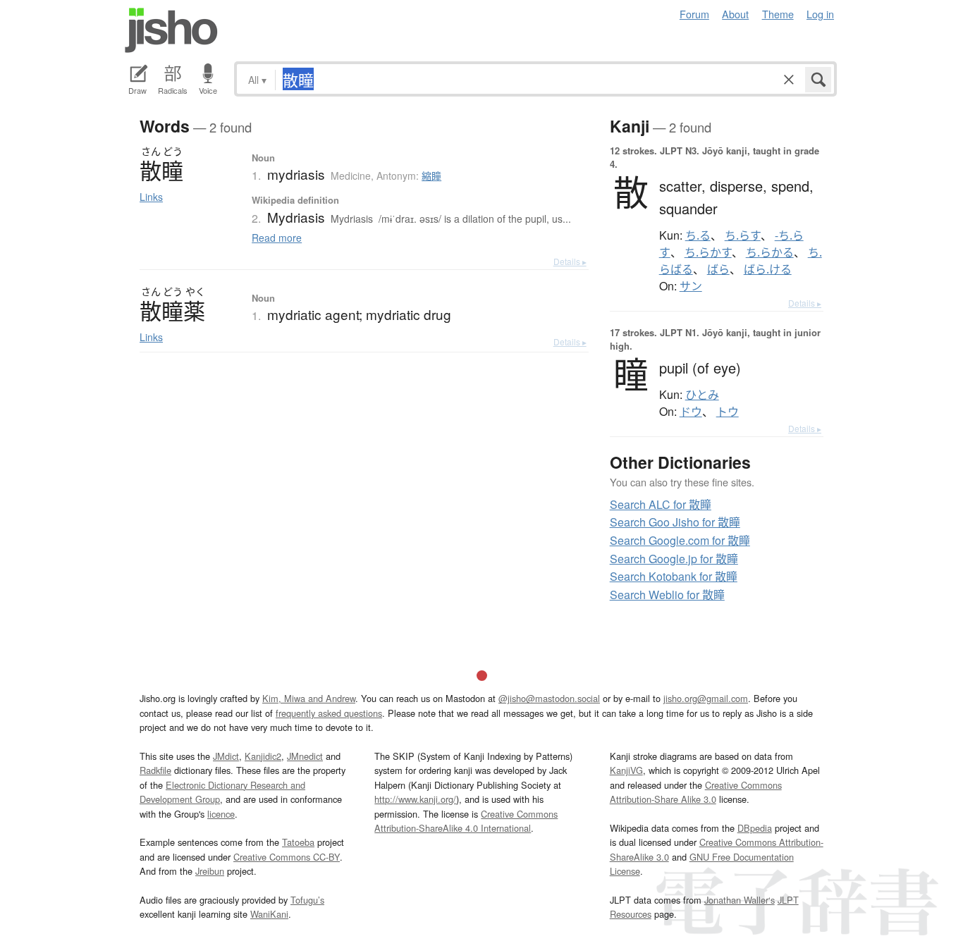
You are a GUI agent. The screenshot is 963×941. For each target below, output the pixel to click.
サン (691, 286)
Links (151, 197)
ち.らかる (770, 252)
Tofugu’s (307, 899)
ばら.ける (768, 269)
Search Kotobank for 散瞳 (673, 576)
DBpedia (754, 828)
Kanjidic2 (263, 756)
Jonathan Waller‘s (739, 899)
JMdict (226, 756)
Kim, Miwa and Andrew (308, 698)
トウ (727, 411)
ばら (718, 269)
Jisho (171, 30)
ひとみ (702, 394)
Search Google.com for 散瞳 (680, 540)
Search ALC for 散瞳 (660, 504)
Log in (820, 13)
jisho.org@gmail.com (705, 698)
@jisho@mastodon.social (549, 698)
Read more (277, 237)
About (735, 13)
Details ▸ (570, 261)
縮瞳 (431, 175)
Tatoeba (298, 842)
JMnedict (305, 756)
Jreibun (209, 871)
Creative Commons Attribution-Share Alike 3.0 (696, 792)
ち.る (698, 235)
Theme (778, 13)
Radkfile (155, 770)
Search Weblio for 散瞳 (667, 594)
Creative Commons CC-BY (286, 856)
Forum (694, 13)
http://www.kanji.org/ (415, 799)
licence (221, 813)
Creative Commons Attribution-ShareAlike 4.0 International (466, 821)
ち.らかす (708, 252)
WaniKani (269, 914)
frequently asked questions (329, 713)
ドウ (691, 411)
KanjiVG (626, 770)
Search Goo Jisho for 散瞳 (675, 522)
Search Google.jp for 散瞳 (674, 559)
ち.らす (743, 235)
